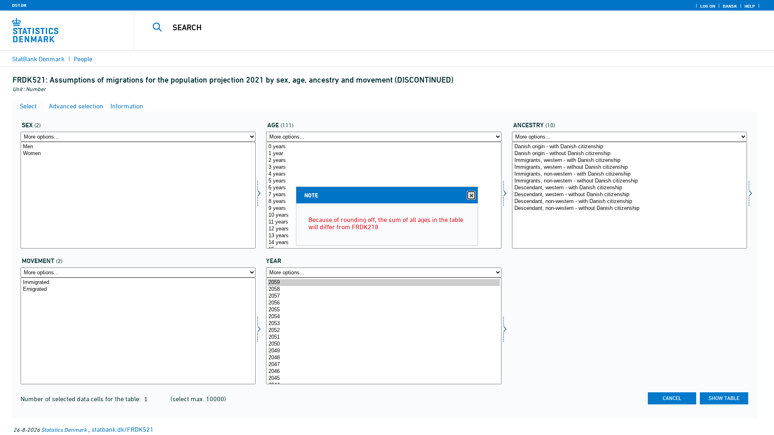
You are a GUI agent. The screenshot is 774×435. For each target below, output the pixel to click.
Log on (707, 6)
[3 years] (383, 167)
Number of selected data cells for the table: (81, 398)
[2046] (383, 371)
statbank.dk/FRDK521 (123, 429)
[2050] (383, 344)
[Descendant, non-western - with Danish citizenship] (629, 201)
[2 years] (383, 160)
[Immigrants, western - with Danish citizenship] (629, 160)
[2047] (383, 364)
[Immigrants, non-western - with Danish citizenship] (629, 174)
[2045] (383, 378)
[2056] (383, 303)
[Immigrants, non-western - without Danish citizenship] (629, 181)
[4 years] (383, 174)
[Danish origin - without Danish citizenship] (629, 153)
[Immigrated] (138, 282)
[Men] (138, 146)
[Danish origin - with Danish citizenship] (629, 146)
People (83, 58)
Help (750, 6)
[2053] (383, 323)
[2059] (383, 282)
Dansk (730, 6)
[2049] (383, 351)
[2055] (383, 310)
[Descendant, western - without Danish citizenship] (629, 194)
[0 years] (383, 146)
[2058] (383, 289)
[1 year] (383, 153)
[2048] (383, 357)
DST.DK (19, 5)
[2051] (383, 337)
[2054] (383, 316)
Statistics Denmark (64, 429)
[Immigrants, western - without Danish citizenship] (629, 167)
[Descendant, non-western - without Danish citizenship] (629, 208)
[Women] (138, 153)
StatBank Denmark (38, 58)
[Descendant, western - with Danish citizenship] (629, 187)
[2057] (383, 296)
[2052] (383, 330)
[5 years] (383, 181)
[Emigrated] (138, 289)
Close (471, 195)
